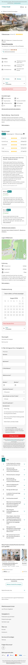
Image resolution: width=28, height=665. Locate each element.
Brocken (24, 563)
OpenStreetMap (18, 259)
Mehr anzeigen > (6, 283)
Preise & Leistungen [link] (6, 619)
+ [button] (24, 255)
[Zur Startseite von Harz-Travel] (6, 7)
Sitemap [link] (4, 639)
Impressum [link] (4, 632)
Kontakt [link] (4, 629)
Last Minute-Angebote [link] (7, 609)
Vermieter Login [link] (5, 621)
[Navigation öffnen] (25, 7)
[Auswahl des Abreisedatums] (19, 385)
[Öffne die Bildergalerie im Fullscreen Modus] (25, 29)
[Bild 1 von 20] (14, 22)
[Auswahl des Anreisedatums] (8, 385)
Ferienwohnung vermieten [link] (8, 616)
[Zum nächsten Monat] (22, 298)
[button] (22, 15)
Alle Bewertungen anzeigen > (9, 227)
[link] (4, 647)
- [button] (24, 257)
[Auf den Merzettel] (25, 15)
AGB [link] (22, 440)
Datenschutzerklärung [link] (12, 440)
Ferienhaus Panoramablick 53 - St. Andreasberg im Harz (10, 564)
